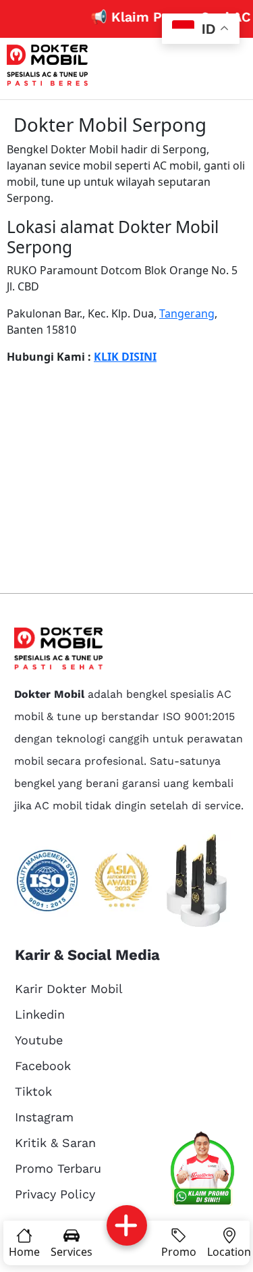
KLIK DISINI (125, 356)
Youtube (39, 1040)
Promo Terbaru (58, 1168)
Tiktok (33, 1091)
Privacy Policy (55, 1194)
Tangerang (187, 313)
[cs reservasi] (202, 1170)
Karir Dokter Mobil (69, 989)
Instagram (44, 1117)
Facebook (43, 1066)
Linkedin (40, 1014)
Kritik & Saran (55, 1143)
